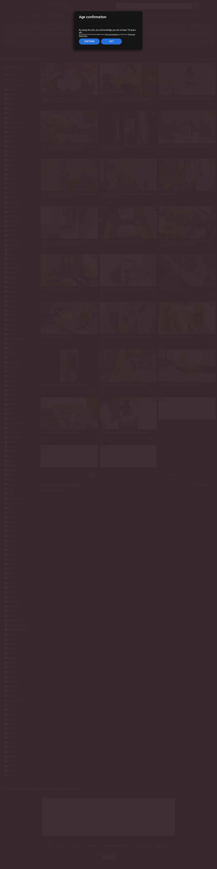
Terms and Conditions (112, 34)
